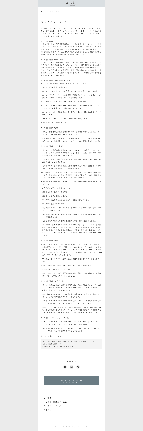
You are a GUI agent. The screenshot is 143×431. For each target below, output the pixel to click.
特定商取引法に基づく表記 (55, 402)
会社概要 (47, 398)
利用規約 (47, 409)
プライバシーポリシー (53, 406)
